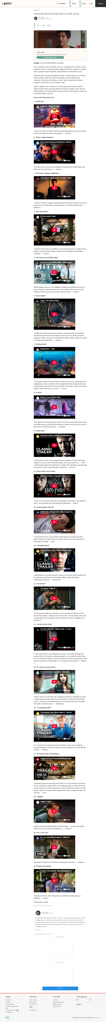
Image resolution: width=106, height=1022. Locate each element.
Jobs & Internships (10, 1004)
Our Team (8, 1002)
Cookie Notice (9, 1012)
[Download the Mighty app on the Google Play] (96, 1001)
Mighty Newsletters (57, 1004)
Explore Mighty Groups (58, 1002)
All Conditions (32, 1010)
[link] (7, 3)
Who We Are (8, 1000)
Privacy (95, 1017)
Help (7, 1008)
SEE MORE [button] (60, 988)
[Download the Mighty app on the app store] (83, 1001)
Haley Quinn (41, 17)
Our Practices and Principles (12, 1006)
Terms (99, 1017)
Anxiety (36, 10)
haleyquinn (38, 929)
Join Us (100, 3)
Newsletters (63, 3)
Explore (74, 3)
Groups (84, 3)
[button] (47, 17)
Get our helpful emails (50, 57)
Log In (91, 3)
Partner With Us (32, 1002)
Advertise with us (33, 1004)
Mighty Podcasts (57, 1006)
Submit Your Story (33, 1000)
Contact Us (55, 1000)
